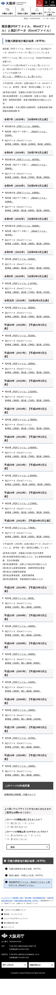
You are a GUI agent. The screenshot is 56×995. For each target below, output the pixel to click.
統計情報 (28, 898)
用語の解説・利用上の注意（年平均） (26, 875)
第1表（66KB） (29, 484)
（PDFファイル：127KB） (23, 738)
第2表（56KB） (43, 317)
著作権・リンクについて (13, 914)
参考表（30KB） (13, 691)
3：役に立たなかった (17, 827)
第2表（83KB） (45, 144)
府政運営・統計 (17, 898)
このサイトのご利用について (15, 910)
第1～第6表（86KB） (31, 691)
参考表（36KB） (13, 372)
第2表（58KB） (43, 456)
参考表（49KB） (13, 144)
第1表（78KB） (28, 317)
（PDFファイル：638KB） (28, 193)
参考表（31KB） (13, 607)
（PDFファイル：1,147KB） (24, 283)
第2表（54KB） (43, 512)
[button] (39, 3)
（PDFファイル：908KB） (28, 126)
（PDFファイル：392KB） (23, 308)
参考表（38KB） (13, 210)
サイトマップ (9, 927)
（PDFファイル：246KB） (23, 654)
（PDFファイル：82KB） (23, 598)
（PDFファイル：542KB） (23, 259)
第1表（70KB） (28, 372)
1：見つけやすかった (17, 835)
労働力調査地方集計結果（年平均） (27, 861)
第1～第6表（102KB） (31, 607)
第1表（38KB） (28, 244)
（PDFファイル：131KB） (23, 682)
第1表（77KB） (28, 292)
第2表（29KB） (43, 244)
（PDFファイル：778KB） (23, 528)
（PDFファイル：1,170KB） (24, 503)
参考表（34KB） (13, 456)
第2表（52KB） (43, 372)
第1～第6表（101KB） (31, 635)
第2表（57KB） (43, 292)
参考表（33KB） (13, 428)
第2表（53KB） (43, 268)
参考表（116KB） (13, 484)
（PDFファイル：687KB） (28, 159)
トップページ (6, 898)
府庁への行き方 (8, 965)
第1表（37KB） (28, 177)
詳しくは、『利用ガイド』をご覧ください (22, 76)
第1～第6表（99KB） (31, 775)
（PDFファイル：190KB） (23, 364)
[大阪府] (13, 3)
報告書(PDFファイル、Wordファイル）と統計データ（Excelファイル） (29, 883)
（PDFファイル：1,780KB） (24, 420)
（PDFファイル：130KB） (23, 766)
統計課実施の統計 (39, 898)
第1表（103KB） (29, 144)
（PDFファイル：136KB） (23, 710)
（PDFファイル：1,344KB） (24, 476)
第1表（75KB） (28, 456)
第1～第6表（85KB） (31, 663)
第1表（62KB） (28, 512)
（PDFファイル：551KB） (23, 336)
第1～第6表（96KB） (31, 747)
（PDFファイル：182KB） (23, 626)
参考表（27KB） (13, 747)
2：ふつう (30, 823)
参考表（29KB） (13, 537)
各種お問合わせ (35, 965)
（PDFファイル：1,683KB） (24, 448)
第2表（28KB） (43, 177)
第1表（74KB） (28, 268)
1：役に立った (14, 823)
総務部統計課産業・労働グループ (20, 794)
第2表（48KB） (43, 210)
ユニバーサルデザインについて (16, 918)
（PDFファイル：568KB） (28, 226)
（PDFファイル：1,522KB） (24, 392)
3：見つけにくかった (17, 839)
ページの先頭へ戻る (51, 937)
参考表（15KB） (13, 177)
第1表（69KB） (28, 210)
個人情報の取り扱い (11, 923)
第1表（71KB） (28, 400)
